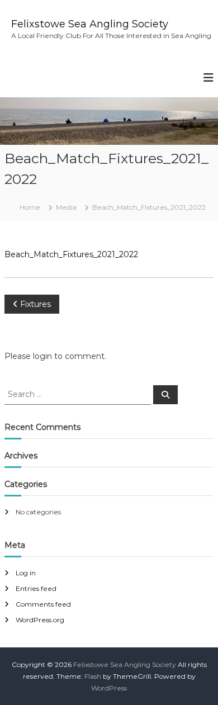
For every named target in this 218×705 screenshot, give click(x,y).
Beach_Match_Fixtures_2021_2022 (71, 254)
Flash (92, 676)
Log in (26, 573)
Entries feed (36, 588)
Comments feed (43, 604)
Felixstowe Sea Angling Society (89, 24)
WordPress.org (40, 620)
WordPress (109, 688)
